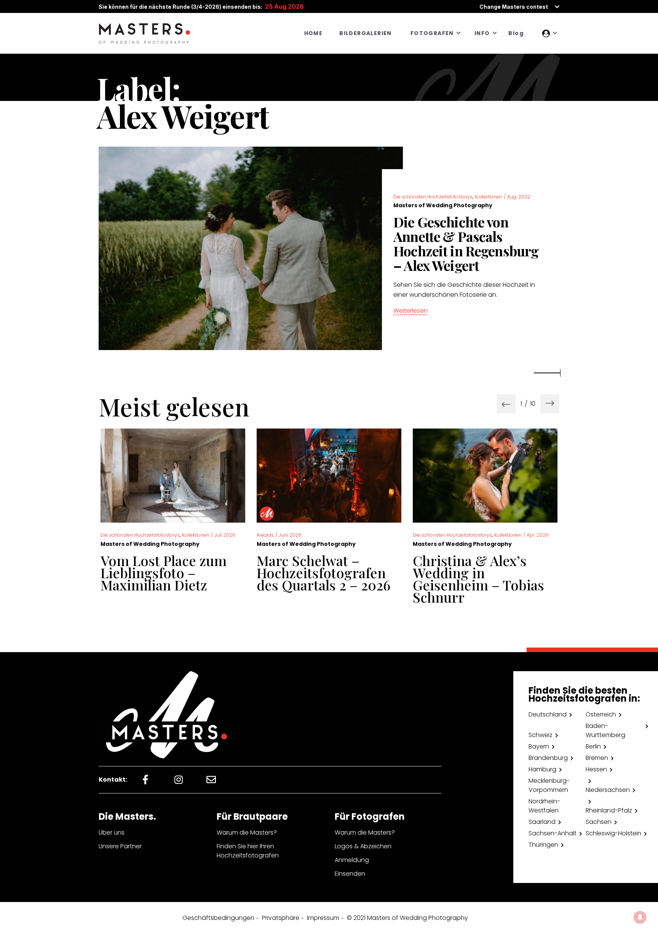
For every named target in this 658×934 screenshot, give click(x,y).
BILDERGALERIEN (365, 33)
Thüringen (543, 844)
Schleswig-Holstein (613, 833)
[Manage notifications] (640, 917)
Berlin (593, 746)
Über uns (112, 832)
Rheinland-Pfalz (609, 810)
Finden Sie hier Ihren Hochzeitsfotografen (248, 851)
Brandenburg (548, 757)
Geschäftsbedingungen (218, 917)
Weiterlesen (410, 310)
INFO (482, 33)
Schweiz (541, 735)
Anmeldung (352, 860)
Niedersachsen (608, 789)
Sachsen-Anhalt (553, 833)
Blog (516, 33)
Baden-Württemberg (605, 730)
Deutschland (548, 714)
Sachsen (599, 821)
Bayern (539, 746)
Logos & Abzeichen (363, 846)
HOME (313, 33)
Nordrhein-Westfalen (544, 806)
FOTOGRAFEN (432, 33)
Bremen (597, 757)
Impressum (323, 917)
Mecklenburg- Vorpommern (549, 785)
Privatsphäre (280, 917)
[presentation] (506, 403)
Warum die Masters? (247, 832)
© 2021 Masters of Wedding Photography (407, 917)
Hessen (596, 769)
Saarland (542, 821)
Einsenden (350, 873)
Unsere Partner (120, 846)
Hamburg (542, 769)
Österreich (601, 714)
